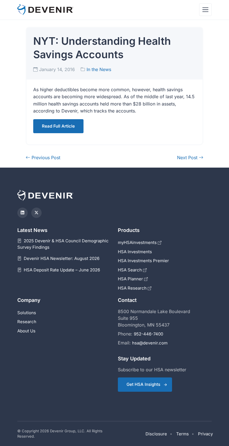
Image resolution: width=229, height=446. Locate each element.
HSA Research (133, 288)
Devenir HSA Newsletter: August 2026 (61, 258)
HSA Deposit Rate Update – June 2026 (61, 270)
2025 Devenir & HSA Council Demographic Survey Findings (63, 244)
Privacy (205, 433)
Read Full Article (58, 126)
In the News (99, 69)
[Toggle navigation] (205, 9)
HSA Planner (131, 278)
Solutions (26, 312)
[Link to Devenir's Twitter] (36, 213)
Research (26, 321)
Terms (182, 433)
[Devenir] (45, 9)
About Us (26, 331)
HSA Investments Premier (143, 260)
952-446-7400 (148, 334)
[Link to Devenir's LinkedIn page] (22, 213)
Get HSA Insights (143, 384)
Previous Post (45, 157)
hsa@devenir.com (150, 343)
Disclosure (156, 433)
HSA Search (130, 270)
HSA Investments (135, 251)
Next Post (188, 157)
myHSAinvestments (138, 242)
